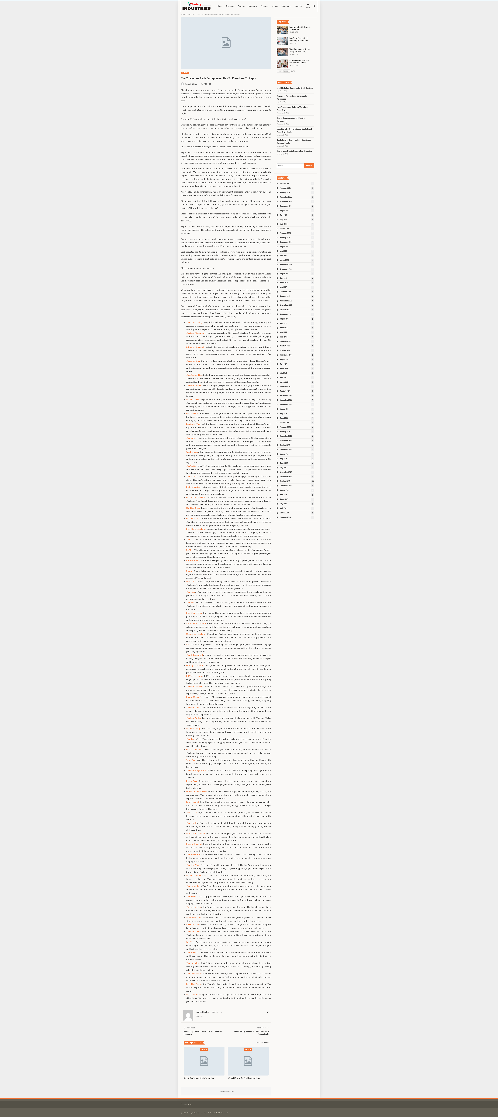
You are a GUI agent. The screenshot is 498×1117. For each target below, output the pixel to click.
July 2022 (283, 323)
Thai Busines (192, 952)
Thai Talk (190, 476)
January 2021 (285, 391)
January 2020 (285, 432)
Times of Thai (193, 360)
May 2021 (283, 373)
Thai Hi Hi (191, 823)
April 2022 (283, 337)
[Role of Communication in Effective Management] (282, 63)
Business (241, 6)
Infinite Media (192, 560)
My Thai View (192, 399)
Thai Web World (193, 973)
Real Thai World (193, 984)
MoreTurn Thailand (195, 833)
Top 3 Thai (191, 812)
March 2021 (284, 382)
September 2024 (286, 242)
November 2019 (286, 441)
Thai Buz (190, 602)
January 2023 (285, 296)
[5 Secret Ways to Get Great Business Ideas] (248, 1061)
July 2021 (283, 364)
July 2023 (283, 278)
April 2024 (283, 256)
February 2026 (285, 188)
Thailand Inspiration (196, 770)
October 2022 (285, 310)
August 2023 (284, 274)
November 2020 (286, 400)
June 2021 (284, 368)
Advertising (230, 6)
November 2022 (286, 305)
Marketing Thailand (195, 633)
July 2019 (283, 459)
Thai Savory (191, 437)
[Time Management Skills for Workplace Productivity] (282, 52)
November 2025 (286, 201)
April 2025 (283, 224)
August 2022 (284, 319)
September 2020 (286, 404)
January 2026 (285, 192)
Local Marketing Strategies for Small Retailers (295, 88)
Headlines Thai (193, 423)
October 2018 (285, 481)
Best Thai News (193, 518)
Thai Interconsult (194, 654)
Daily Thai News (193, 486)
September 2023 (286, 269)
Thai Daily (191, 896)
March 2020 (284, 423)
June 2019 (284, 463)
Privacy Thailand (194, 844)
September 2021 (286, 355)
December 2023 (286, 265)
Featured (185, 73)
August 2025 (284, 211)
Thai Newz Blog (194, 322)
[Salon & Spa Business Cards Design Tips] (204, 1061)
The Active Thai (193, 907)
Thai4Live (190, 591)
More (308, 8)
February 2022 (285, 341)
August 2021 (284, 359)
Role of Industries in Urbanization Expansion (294, 151)
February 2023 (285, 292)
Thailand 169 (192, 707)
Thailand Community (196, 332)
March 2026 (284, 183)
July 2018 (283, 495)
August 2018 (284, 490)
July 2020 (283, 413)
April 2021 (283, 377)
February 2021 (285, 386)
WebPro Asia (192, 451)
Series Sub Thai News (196, 791)
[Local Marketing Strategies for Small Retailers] (282, 30)
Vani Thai (190, 759)
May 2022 (283, 332)
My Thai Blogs (193, 507)
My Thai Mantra (194, 875)
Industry (275, 6)
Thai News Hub (193, 854)
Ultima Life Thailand (196, 623)
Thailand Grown (194, 686)
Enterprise (264, 6)
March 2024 (284, 260)
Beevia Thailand (194, 749)
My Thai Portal (193, 994)
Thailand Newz (193, 931)
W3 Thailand (192, 413)
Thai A (189, 539)
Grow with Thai (193, 917)
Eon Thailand (192, 802)
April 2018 (283, 508)
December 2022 (286, 301)
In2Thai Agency (194, 675)
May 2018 (283, 504)
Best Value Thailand (195, 497)
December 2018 (286, 472)
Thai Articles (192, 963)
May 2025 (283, 219)
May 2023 (283, 287)
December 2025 (286, 197)
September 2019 (286, 450)
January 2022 (285, 346)
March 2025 (284, 229)
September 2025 (286, 206)
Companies (252, 6)
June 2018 (284, 499)
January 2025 (285, 237)
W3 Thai (190, 942)
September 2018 (286, 486)
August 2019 (284, 454)
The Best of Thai (194, 374)
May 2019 (283, 468)
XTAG (189, 549)
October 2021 (285, 350)
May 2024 (283, 251)
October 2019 (285, 445)
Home (220, 6)
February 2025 (285, 233)
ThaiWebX (191, 465)
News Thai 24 (192, 924)
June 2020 (284, 418)
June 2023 (284, 283)
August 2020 (284, 409)
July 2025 (283, 215)
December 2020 (286, 395)
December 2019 (286, 436)
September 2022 (286, 314)
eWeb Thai (191, 581)
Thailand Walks (193, 717)
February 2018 (285, 517)
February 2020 (285, 427)
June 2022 (284, 328)
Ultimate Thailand (195, 346)
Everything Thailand (195, 528)
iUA (187, 644)
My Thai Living (193, 728)
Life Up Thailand (194, 665)
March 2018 (284, 513)
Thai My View (193, 865)
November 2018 (286, 477)
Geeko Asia (191, 781)
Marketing (298, 6)
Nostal (189, 570)
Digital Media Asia (194, 696)
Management (286, 6)
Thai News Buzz (193, 886)
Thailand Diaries (194, 385)
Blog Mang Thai (194, 612)
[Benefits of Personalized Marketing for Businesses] (282, 41)
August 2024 (284, 247)
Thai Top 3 (191, 738)
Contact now (186, 1104)
